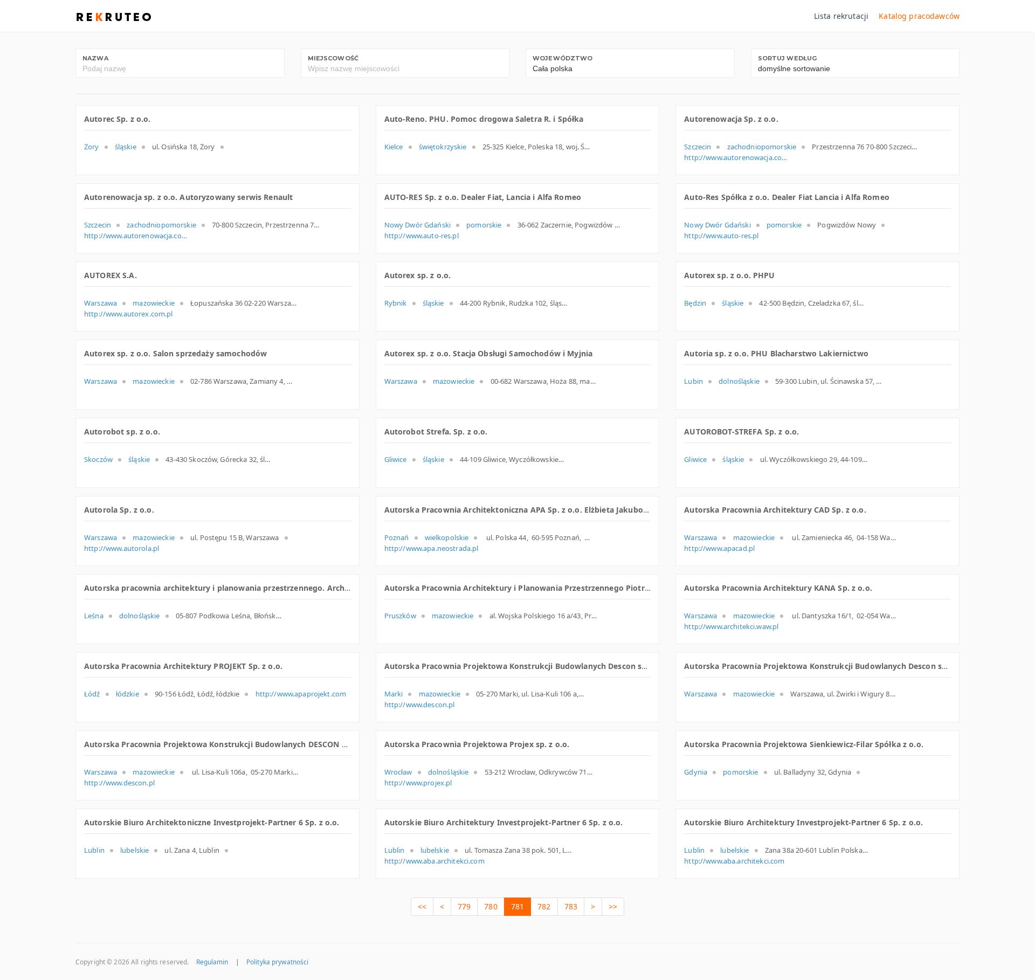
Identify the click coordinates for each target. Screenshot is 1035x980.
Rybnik (395, 303)
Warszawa (100, 303)
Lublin (94, 850)
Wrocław (398, 772)
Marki (393, 694)
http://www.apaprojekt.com (301, 694)
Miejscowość (333, 58)
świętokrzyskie (443, 146)
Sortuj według (787, 58)
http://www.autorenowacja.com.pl (738, 157)
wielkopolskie (447, 537)
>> (613, 906)
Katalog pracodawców (919, 16)
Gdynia (695, 772)
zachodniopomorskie (762, 146)
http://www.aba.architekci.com (434, 861)
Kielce (393, 146)
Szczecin (697, 146)
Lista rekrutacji (841, 16)
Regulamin (212, 961)
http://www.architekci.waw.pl (731, 626)
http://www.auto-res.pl (421, 235)
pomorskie (483, 225)
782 (543, 906)
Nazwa (95, 58)
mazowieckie (154, 303)
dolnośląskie (739, 381)
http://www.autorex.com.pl (128, 314)
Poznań (396, 537)
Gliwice (395, 459)
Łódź (92, 694)
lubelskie (134, 850)
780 (490, 906)
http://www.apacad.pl (719, 548)
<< (422, 906)
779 (464, 906)
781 (517, 906)
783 (570, 906)
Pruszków (400, 615)
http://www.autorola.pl (121, 548)
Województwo (563, 58)
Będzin (695, 303)
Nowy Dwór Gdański (417, 225)
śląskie (125, 146)
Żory (91, 146)
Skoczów (98, 459)
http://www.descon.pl (419, 704)
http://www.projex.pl (418, 783)
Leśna (94, 615)
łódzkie (127, 694)
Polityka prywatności (277, 961)
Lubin (693, 381)
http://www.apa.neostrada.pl (431, 548)
